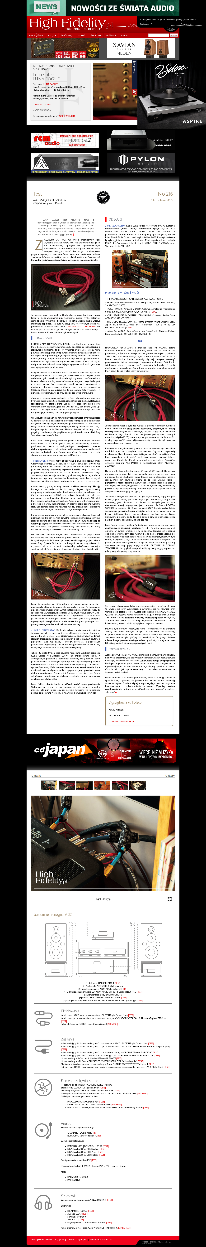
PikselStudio (147, 1244)
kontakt (125, 35)
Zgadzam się (146, 24)
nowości (82, 35)
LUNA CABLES (50, 84)
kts (111, 1239)
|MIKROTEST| (124, 1228)
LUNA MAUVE (89, 327)
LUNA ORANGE (73, 327)
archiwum (111, 35)
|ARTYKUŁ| (112, 1024)
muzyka (52, 35)
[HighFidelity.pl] (103, 203)
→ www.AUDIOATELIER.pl (121, 721)
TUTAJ (153, 312)
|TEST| (117, 983)
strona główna (36, 35)
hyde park (96, 35)
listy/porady (67, 35)
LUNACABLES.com (42, 104)
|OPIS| (124, 998)
